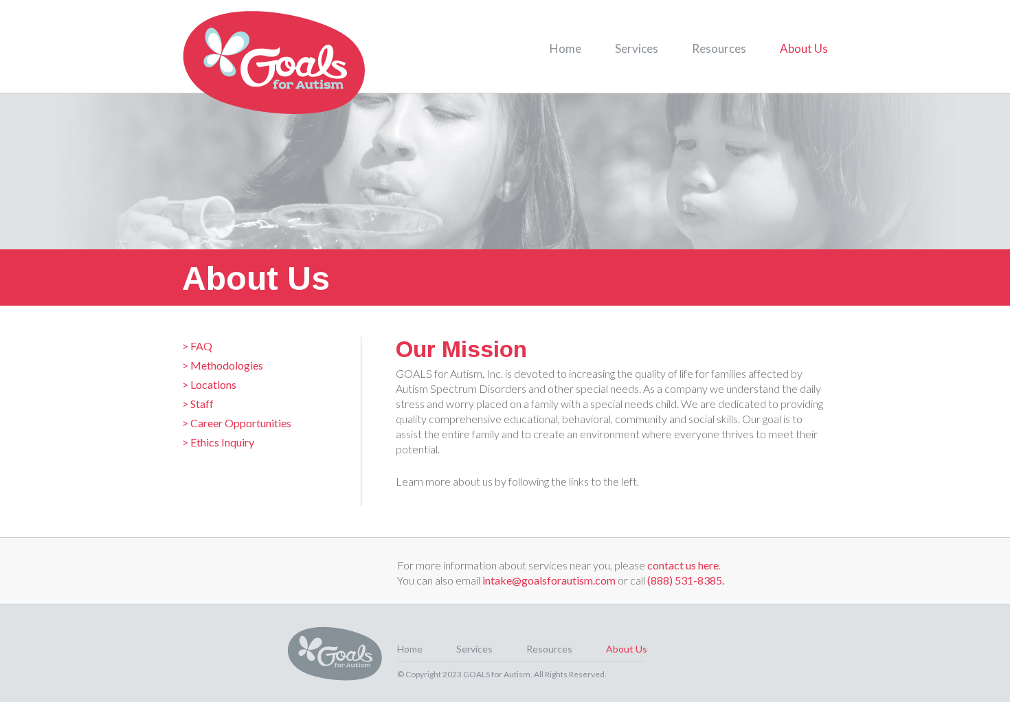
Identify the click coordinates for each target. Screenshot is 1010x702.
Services (636, 48)
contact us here (683, 564)
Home (565, 48)
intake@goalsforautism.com (549, 580)
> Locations (209, 384)
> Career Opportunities (236, 422)
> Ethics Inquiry (218, 442)
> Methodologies (222, 365)
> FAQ (197, 345)
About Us (804, 48)
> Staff (198, 403)
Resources (719, 48)
